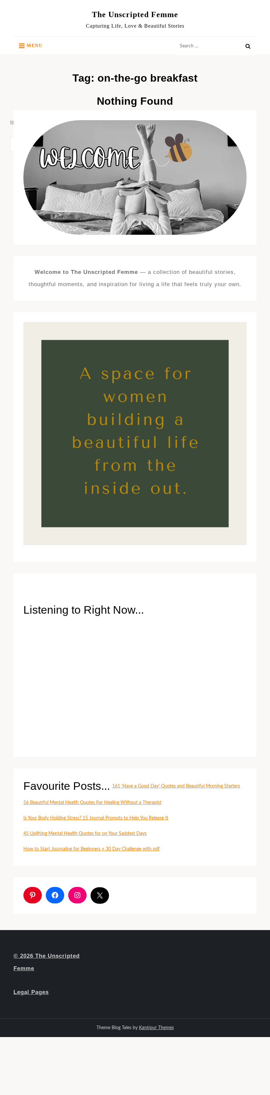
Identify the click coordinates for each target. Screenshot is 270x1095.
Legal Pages (31, 992)
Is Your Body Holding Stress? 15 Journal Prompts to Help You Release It (95, 818)
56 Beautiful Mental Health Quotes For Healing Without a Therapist (92, 802)
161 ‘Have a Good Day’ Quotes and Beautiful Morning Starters (176, 786)
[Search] (247, 46)
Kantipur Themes (156, 1028)
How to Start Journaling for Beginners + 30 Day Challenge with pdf (91, 849)
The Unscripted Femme (135, 14)
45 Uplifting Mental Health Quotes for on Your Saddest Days (85, 833)
